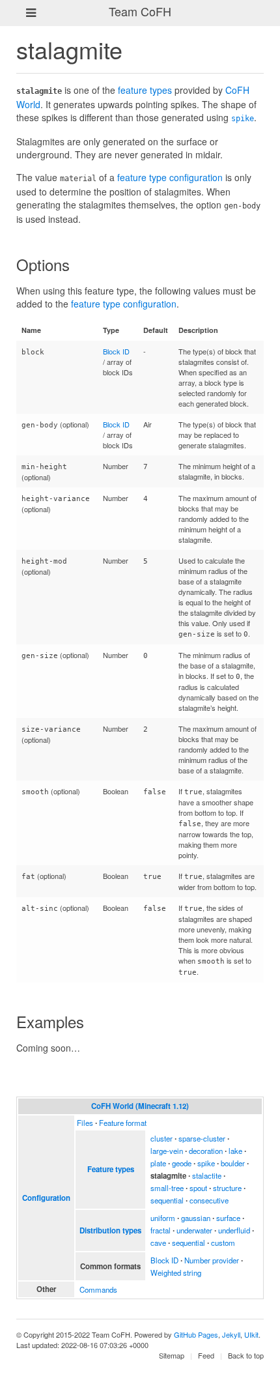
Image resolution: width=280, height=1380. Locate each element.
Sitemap (171, 1355)
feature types (145, 89)
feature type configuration (170, 177)
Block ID (116, 351)
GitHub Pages (196, 1334)
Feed (206, 1355)
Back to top (246, 1355)
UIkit (251, 1334)
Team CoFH (140, 11)
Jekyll (231, 1334)
